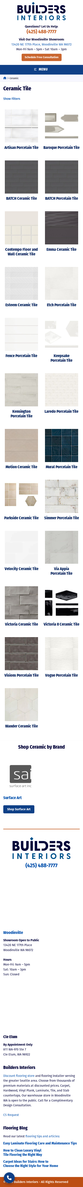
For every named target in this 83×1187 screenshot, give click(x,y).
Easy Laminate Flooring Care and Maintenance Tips (40, 1143)
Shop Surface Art (18, 809)
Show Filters (11, 99)
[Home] (4, 78)
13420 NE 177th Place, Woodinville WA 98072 (41, 44)
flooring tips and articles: (42, 1136)
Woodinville (13, 933)
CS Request (11, 1115)
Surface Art (12, 798)
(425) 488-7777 (41, 32)
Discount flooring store (19, 1076)
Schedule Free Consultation (41, 57)
